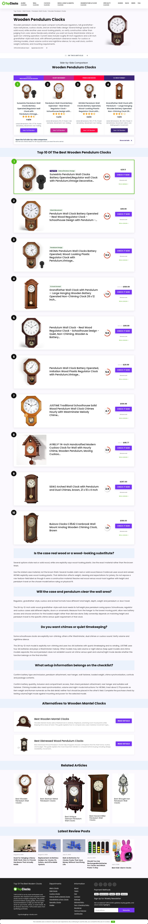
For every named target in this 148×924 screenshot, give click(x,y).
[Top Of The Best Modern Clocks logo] (10, 4)
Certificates (78, 914)
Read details (124, 721)
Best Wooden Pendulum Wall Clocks (22, 800)
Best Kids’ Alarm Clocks (121, 868)
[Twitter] (105, 884)
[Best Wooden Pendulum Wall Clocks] (25, 775)
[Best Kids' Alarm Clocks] (123, 850)
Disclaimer (78, 908)
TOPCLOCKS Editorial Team (21, 48)
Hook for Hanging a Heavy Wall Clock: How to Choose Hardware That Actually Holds (25, 861)
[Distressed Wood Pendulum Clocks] (23, 744)
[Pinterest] (114, 884)
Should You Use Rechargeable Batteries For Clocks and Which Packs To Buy (97, 864)
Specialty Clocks (107, 4)
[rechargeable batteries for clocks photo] (98, 847)
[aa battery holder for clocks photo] (49, 845)
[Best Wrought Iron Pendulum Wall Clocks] (123, 775)
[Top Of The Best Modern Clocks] (22, 888)
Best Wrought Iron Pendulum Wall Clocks (122, 800)
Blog (127, 3)
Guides (120, 3)
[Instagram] (100, 884)
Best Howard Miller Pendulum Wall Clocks (98, 818)
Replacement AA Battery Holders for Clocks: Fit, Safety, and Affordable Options (48, 861)
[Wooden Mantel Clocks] (23, 721)
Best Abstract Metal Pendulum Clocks (49, 799)
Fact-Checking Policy (81, 905)
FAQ (139, 3)
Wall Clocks (36, 4)
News (133, 3)
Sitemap (77, 900)
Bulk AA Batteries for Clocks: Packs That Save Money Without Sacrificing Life (73, 861)
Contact (77, 897)
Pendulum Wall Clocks (20, 15)
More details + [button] (123, 184)
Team (76, 891)
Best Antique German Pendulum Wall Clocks (73, 818)
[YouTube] (110, 884)
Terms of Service (80, 911)
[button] (146, 909)
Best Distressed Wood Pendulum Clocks (58, 741)
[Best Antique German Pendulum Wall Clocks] (74, 775)
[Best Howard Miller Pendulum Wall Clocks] (98, 775)
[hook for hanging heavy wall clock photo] (25, 845)
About (76, 888)
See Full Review (29, 130)
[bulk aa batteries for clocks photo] (74, 845)
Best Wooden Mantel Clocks (51, 719)
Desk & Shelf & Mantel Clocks (66, 4)
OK (113, 921)
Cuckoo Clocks (47, 4)
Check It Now (123, 175)
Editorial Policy (79, 902)
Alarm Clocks (24, 4)
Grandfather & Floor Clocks (89, 4)
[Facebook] (96, 884)
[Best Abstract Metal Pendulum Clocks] (49, 775)
